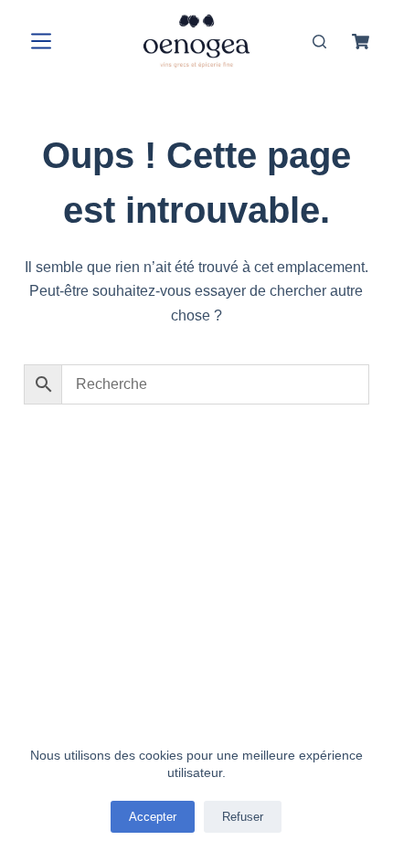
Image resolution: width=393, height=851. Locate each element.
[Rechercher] (319, 41)
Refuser (242, 817)
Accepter (152, 817)
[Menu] (37, 41)
